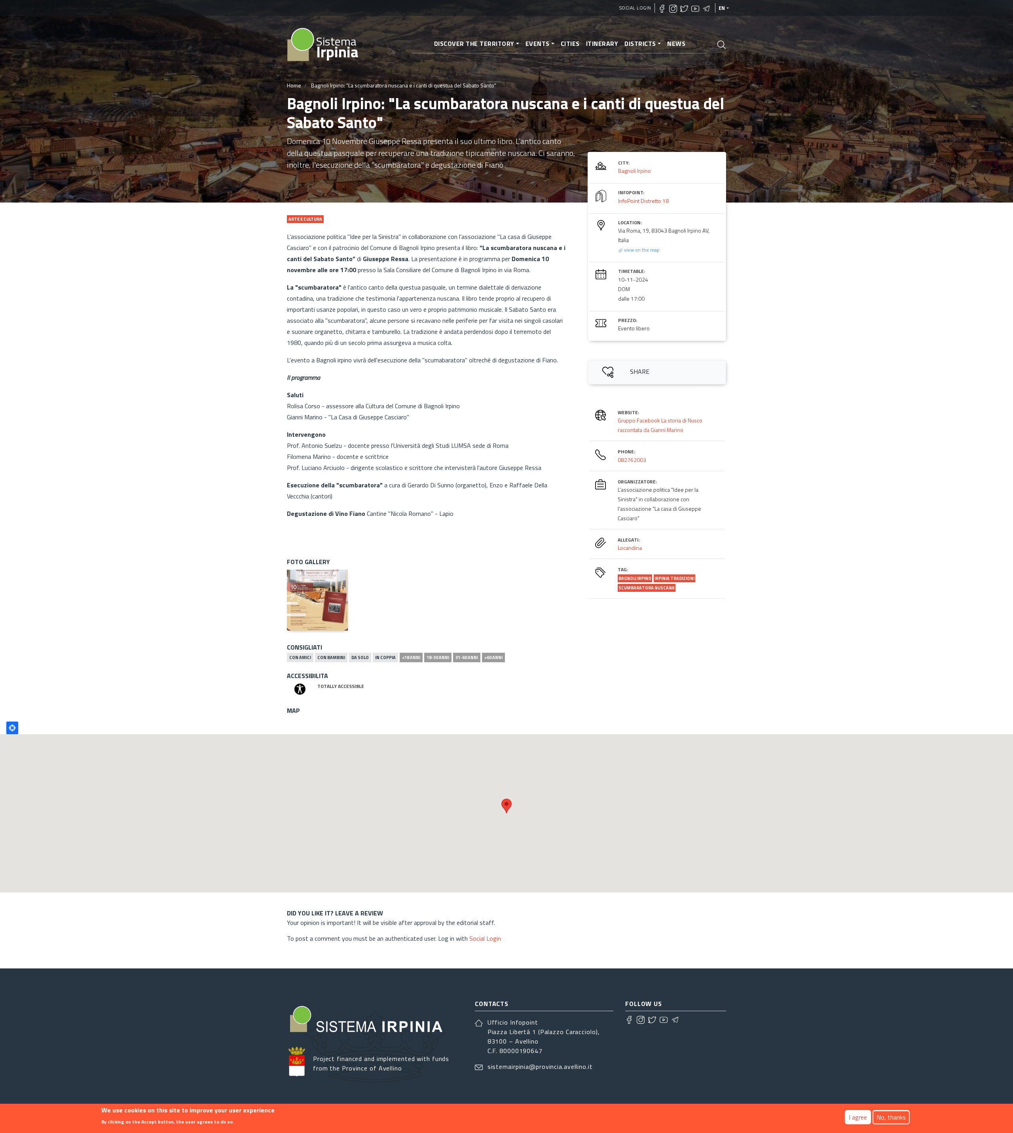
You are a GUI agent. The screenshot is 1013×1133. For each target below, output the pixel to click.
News (676, 43)
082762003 (632, 460)
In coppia (385, 657)
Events (537, 43)
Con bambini (331, 657)
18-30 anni (438, 657)
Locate (12, 728)
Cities (570, 43)
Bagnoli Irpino (634, 171)
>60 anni (493, 657)
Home (294, 85)
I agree (858, 1117)
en (722, 8)
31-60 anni (466, 657)
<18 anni (411, 657)
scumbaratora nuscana (646, 588)
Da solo (360, 657)
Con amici (300, 657)
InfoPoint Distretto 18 (643, 201)
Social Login (635, 7)
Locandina (630, 548)
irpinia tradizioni (674, 578)
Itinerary (602, 43)
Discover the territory (474, 43)
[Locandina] (317, 600)
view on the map (641, 250)
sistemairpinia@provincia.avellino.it (540, 1066)
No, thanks (891, 1117)
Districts (640, 43)
